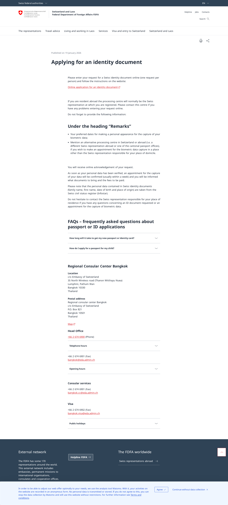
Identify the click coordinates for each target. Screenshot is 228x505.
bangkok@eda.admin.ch (81, 359)
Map (70, 324)
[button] (29, 31)
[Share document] (207, 40)
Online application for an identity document (93, 87)
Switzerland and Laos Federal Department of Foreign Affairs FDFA (75, 13)
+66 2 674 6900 (76, 336)
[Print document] (200, 40)
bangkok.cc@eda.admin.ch (83, 392)
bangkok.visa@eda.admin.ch (84, 413)
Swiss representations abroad (136, 461)
